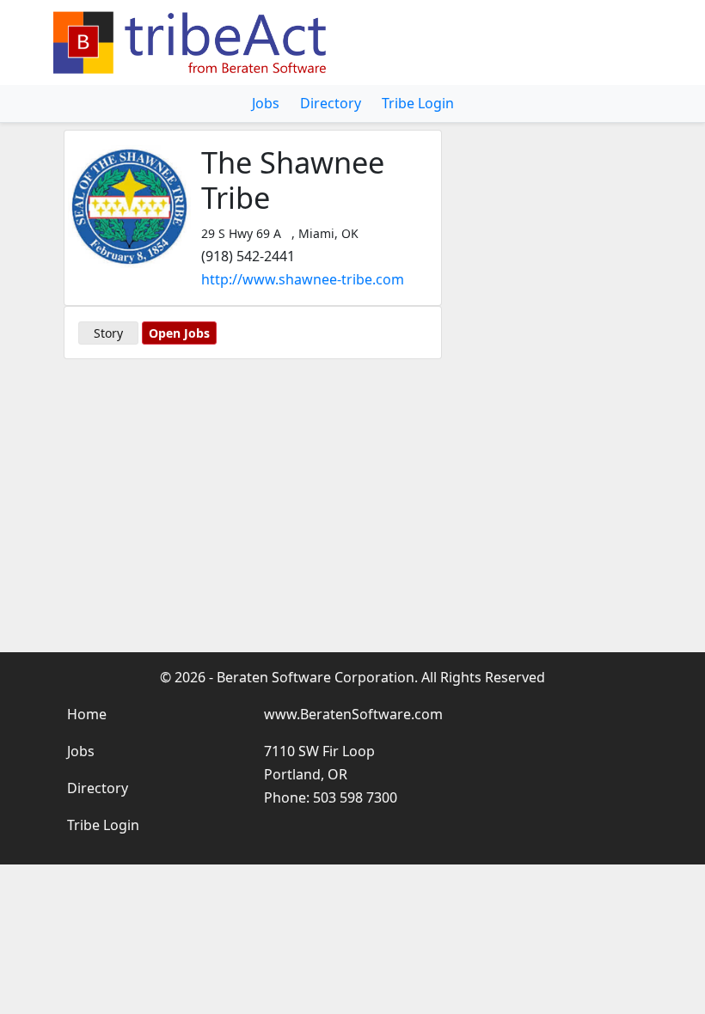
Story (108, 333)
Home (87, 714)
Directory (330, 103)
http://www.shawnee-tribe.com (302, 279)
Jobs (265, 103)
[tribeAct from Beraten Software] (193, 42)
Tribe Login (418, 103)
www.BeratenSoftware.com (353, 714)
